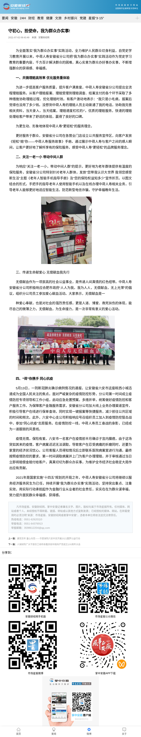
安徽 (14, 18)
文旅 (58, 18)
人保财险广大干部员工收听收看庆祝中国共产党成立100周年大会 (48, 544)
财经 (31, 18)
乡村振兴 (70, 18)
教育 (40, 18)
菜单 (136, 15)
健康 (49, 18)
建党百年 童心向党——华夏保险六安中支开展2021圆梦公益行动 (48, 538)
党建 (83, 18)
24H (23, 18)
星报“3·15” (96, 18)
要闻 (5, 18)
